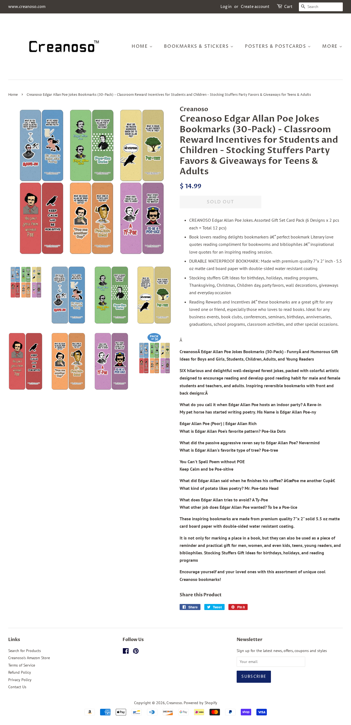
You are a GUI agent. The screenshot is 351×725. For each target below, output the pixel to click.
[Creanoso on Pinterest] (136, 652)
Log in (226, 6)
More (330, 46)
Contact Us (17, 686)
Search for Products (24, 650)
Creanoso (174, 702)
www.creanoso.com (27, 6)
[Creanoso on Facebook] (126, 652)
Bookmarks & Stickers (197, 46)
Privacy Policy (20, 679)
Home (140, 46)
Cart (288, 6)
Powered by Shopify (200, 702)
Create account (255, 6)
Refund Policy (19, 672)
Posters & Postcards (276, 46)
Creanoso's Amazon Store (29, 657)
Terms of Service (21, 665)
